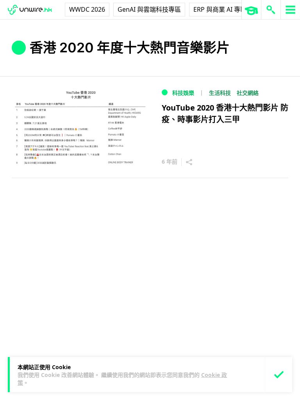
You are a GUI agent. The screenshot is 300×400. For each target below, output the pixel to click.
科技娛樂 (183, 92)
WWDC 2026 (87, 9)
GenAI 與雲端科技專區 (149, 9)
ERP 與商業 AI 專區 (219, 9)
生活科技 (220, 92)
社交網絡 (248, 92)
